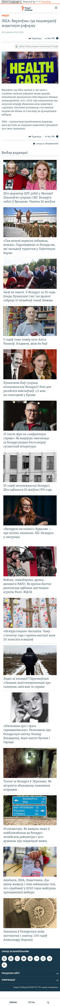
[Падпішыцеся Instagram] (43, 958)
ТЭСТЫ (31, 1002)
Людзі (5, 16)
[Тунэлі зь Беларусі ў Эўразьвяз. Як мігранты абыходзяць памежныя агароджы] (30, 763)
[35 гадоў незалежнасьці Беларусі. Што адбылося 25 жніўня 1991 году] (30, 467)
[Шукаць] (48, 1002)
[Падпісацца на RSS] (4, 965)
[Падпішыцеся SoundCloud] (36, 958)
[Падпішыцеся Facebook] (10, 958)
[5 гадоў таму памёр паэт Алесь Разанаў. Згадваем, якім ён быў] (30, 321)
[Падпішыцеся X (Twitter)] (17, 958)
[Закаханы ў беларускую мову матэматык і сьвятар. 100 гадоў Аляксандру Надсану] (30, 913)
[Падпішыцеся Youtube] (23, 958)
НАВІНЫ (13, 1002)
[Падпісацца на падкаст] (30, 958)
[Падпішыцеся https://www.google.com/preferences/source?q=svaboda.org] (4, 958)
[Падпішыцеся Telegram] (49, 958)
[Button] (35, 38)
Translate (46, 2)
